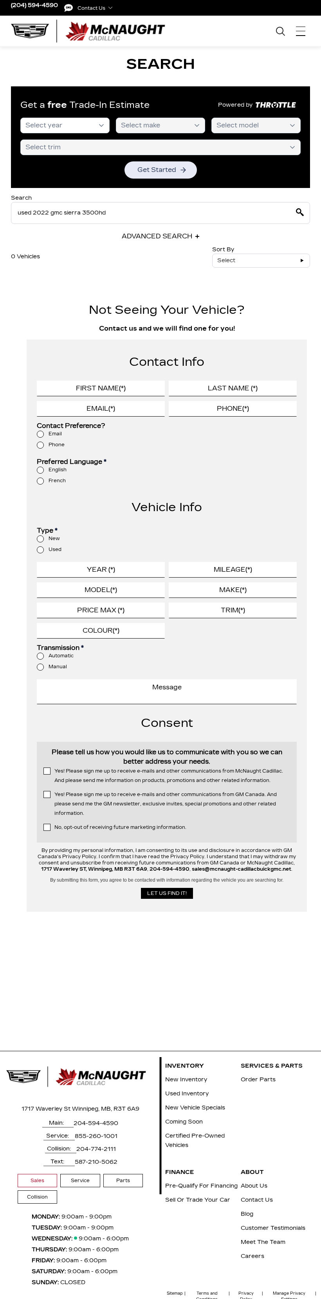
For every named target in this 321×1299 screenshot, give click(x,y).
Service (80, 1180)
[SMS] (68, 8)
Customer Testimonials (273, 1228)
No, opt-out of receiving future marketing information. (120, 827)
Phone (57, 444)
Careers (252, 1256)
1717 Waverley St (46, 1109)
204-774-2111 (96, 1149)
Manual (58, 666)
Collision (37, 1197)
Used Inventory (187, 1093)
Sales (37, 1180)
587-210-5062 (96, 1162)
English (58, 469)
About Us (254, 1186)
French (57, 480)
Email (55, 434)
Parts (123, 1180)
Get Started (156, 170)
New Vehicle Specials (195, 1107)
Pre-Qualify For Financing (201, 1186)
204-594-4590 (96, 1123)
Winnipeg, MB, (92, 1109)
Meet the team (263, 1242)
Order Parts (258, 1079)
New (54, 538)
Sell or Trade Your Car (197, 1200)
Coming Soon (184, 1121)
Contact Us (257, 1200)
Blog (247, 1214)
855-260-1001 (96, 1136)
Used (55, 549)
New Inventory (186, 1079)
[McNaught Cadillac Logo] (92, 31)
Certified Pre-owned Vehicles (195, 1141)
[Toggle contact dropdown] (110, 8)
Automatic (61, 655)
